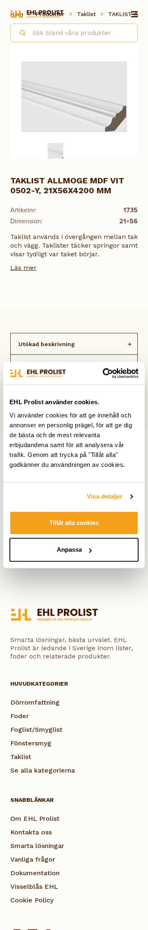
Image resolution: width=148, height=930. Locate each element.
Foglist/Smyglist (36, 729)
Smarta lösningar (37, 846)
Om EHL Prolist (35, 818)
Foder (19, 716)
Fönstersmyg (30, 743)
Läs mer (23, 268)
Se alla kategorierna (42, 770)
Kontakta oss (31, 832)
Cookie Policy (31, 900)
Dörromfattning (35, 702)
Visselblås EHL (34, 886)
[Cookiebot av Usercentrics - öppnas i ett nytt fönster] (104, 373)
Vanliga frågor (32, 859)
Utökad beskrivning (46, 344)
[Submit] (19, 32)
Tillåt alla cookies (74, 522)
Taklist (20, 757)
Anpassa (69, 549)
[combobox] (74, 32)
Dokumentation (35, 873)
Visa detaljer (105, 496)
